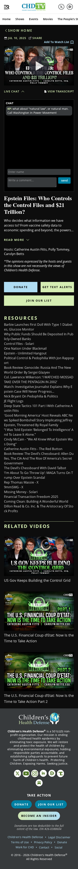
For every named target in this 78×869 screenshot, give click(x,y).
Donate (21, 287)
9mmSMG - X (13, 487)
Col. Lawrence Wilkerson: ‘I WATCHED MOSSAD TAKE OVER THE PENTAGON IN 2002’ (38, 379)
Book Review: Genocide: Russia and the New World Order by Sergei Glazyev (37, 370)
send (64, 180)
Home (6, 19)
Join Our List (39, 300)
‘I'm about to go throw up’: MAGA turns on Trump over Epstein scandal (38, 475)
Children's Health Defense (25, 837)
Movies (48, 19)
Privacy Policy (43, 842)
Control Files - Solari (19, 343)
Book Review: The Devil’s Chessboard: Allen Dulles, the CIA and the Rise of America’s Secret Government (39, 458)
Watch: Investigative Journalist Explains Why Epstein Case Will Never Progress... (38, 389)
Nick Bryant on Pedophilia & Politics (31, 396)
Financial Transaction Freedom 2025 (31, 496)
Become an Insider (39, 816)
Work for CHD (25, 847)
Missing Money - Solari (21, 492)
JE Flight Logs (13, 401)
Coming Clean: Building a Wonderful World (36, 501)
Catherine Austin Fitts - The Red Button (33, 449)
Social (58, 847)
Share (37, 38)
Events (33, 19)
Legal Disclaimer (59, 837)
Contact (44, 847)
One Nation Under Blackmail (25, 348)
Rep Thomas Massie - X (21, 482)
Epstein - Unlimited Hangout (25, 353)
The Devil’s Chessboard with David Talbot (35, 468)
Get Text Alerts (57, 287)
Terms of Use (20, 842)
